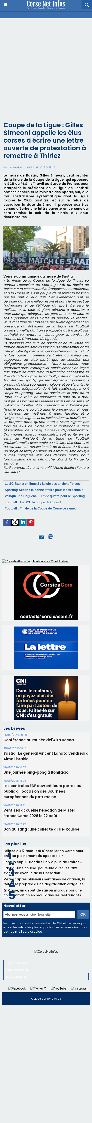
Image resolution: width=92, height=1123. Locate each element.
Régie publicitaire (17, 923)
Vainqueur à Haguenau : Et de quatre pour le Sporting (45, 496)
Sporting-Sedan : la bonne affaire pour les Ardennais (44, 490)
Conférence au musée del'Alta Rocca (38, 700)
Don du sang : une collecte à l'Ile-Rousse (41, 789)
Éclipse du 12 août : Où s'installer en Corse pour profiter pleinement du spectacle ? (43, 813)
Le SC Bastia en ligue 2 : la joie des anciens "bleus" (43, 483)
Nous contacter (15, 937)
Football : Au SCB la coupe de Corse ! (33, 502)
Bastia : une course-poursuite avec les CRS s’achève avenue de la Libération (40, 830)
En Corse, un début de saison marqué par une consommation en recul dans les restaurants (42, 853)
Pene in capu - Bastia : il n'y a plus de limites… (42, 822)
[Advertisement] (46, 66)
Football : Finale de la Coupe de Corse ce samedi (41, 508)
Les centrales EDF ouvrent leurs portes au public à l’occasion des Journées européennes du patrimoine (42, 751)
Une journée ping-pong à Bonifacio (35, 732)
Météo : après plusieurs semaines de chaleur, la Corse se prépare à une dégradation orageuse (44, 842)
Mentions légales (17, 930)
